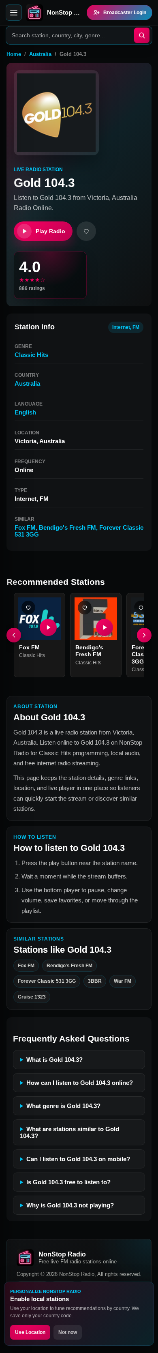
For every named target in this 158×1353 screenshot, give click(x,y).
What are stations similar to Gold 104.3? (69, 1132)
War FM (122, 981)
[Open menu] (14, 12)
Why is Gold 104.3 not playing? (70, 1205)
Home (13, 54)
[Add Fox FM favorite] (28, 607)
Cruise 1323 (32, 997)
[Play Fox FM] (48, 627)
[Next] (144, 635)
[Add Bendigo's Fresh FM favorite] (85, 607)
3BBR (95, 981)
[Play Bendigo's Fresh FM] (104, 627)
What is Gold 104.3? (54, 1059)
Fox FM (25, 527)
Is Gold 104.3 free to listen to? (68, 1182)
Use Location (30, 1332)
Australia (40, 54)
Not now (67, 1332)
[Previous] (13, 635)
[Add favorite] (86, 231)
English (25, 412)
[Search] (141, 35)
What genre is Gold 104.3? (63, 1105)
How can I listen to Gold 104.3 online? (79, 1082)
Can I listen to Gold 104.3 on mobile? (78, 1158)
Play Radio (50, 231)
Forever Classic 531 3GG (47, 981)
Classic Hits (31, 354)
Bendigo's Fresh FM (67, 527)
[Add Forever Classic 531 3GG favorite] (141, 607)
